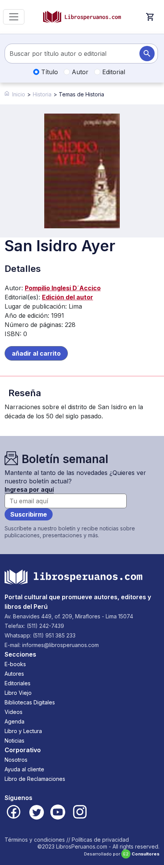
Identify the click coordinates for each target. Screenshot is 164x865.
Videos (14, 712)
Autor (79, 72)
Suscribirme (28, 514)
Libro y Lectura (23, 731)
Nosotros (16, 759)
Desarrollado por (121, 854)
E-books (15, 664)
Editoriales (18, 683)
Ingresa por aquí (29, 489)
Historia (42, 94)
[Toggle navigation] (13, 16)
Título (48, 72)
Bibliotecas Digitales (30, 702)
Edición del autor (67, 297)
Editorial (112, 72)
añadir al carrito (36, 353)
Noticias (14, 740)
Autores (14, 673)
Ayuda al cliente (24, 769)
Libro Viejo (18, 692)
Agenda (14, 721)
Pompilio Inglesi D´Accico (63, 288)
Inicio (18, 94)
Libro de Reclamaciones (35, 779)
